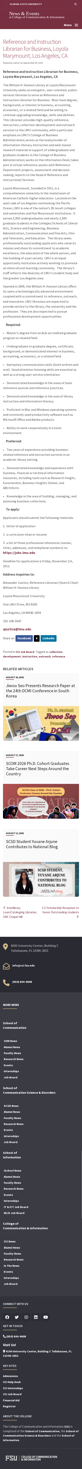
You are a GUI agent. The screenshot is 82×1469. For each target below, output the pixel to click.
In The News (11, 1266)
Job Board (11, 1077)
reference (58, 656)
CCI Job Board (25, 652)
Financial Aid (11, 1400)
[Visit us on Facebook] (7, 1317)
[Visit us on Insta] (26, 1317)
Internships (11, 1071)
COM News (10, 1041)
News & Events (24, 13)
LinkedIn (49, 638)
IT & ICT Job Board (16, 1207)
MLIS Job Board (14, 1213)
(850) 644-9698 (22, 982)
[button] (75, 4)
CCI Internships (13, 1388)
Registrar (9, 1406)
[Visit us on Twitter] (17, 1317)
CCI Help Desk (12, 1382)
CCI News (10, 1241)
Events (8, 1065)
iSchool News (12, 1170)
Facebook (24, 638)
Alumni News (12, 1047)
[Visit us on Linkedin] (36, 1317)
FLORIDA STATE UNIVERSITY (26, 4)
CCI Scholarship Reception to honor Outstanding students (60, 910)
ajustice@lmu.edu (17, 629)
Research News (13, 1059)
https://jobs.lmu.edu (19, 553)
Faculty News (12, 1053)
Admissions (10, 1376)
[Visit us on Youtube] (45, 1317)
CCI (67, 1426)
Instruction (29, 656)
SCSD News (11, 1106)
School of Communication (42, 1431)
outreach (45, 656)
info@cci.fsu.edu (23, 965)
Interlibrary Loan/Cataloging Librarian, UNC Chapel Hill (20, 912)
